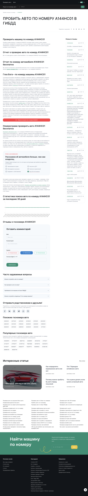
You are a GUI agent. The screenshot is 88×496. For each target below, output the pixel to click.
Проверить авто (7, 2)
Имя (7, 234)
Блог (14, 2)
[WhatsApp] (81, 29)
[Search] (82, 7)
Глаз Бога (15, 85)
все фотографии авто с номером (35, 143)
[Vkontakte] (74, 29)
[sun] (79, 2)
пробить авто (22, 103)
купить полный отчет (12, 69)
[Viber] (84, 29)
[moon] (84, 2)
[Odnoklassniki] (76, 29)
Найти (74, 447)
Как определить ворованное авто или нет (54, 369)
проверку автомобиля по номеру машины (36, 185)
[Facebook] (71, 29)
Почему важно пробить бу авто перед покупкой (55, 382)
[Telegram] (79, 29)
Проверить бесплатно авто (10, 131)
